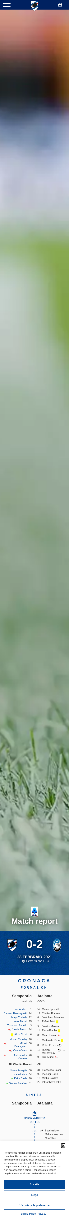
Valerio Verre (20, 1050)
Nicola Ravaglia (18, 1070)
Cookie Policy (28, 1214)
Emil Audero (20, 1009)
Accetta (34, 1184)
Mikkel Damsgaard (20, 1045)
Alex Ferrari (20, 1021)
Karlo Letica (20, 1074)
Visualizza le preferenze (34, 1205)
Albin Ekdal (20, 1034)
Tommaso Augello (17, 1025)
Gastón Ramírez (18, 1083)
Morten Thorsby (18, 1039)
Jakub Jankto (19, 1029)
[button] (63, 1145)
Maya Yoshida (19, 1017)
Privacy (42, 1214)
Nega (34, 1194)
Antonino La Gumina (20, 1057)
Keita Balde (20, 1078)
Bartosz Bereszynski (15, 1013)
